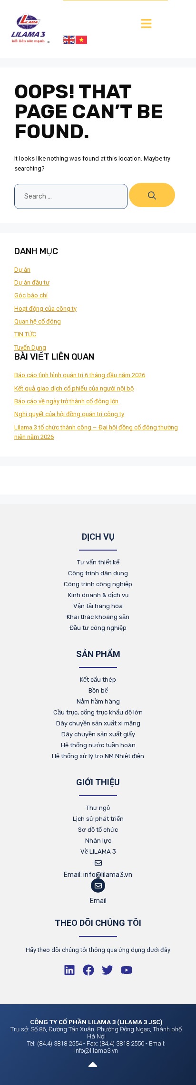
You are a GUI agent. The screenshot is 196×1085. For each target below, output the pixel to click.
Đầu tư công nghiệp (98, 627)
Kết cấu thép (98, 679)
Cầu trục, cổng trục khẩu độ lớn (98, 712)
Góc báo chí (31, 295)
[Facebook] (88, 970)
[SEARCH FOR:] (71, 196)
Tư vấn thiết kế (98, 562)
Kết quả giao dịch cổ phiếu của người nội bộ (74, 388)
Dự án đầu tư (31, 282)
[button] (146, 24)
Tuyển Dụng (30, 347)
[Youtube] (126, 970)
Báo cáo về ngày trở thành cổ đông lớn (66, 401)
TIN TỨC (25, 334)
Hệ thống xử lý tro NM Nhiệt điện (98, 756)
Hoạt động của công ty (45, 308)
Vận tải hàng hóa (98, 605)
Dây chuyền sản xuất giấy (98, 734)
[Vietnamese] (82, 39)
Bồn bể (98, 690)
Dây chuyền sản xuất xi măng (98, 723)
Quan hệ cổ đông (37, 321)
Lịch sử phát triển (98, 818)
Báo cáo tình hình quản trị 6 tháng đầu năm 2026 (79, 375)
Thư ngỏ (98, 807)
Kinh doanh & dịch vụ (98, 595)
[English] (69, 39)
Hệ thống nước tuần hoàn (98, 745)
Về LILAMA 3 (98, 851)
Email (98, 901)
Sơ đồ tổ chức (98, 829)
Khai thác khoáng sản (98, 616)
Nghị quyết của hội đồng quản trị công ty (69, 414)
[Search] (152, 195)
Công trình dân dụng (98, 573)
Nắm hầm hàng (98, 701)
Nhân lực (98, 840)
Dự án (22, 269)
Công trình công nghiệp (98, 584)
